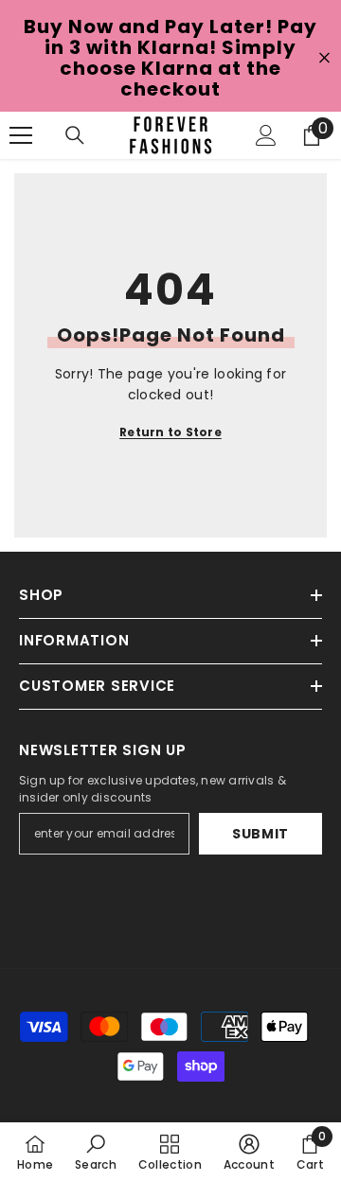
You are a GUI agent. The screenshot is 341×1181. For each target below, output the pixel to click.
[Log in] (266, 135)
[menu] (20, 135)
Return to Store (170, 432)
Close (324, 58)
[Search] (74, 135)
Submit (260, 833)
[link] (95, 1151)
